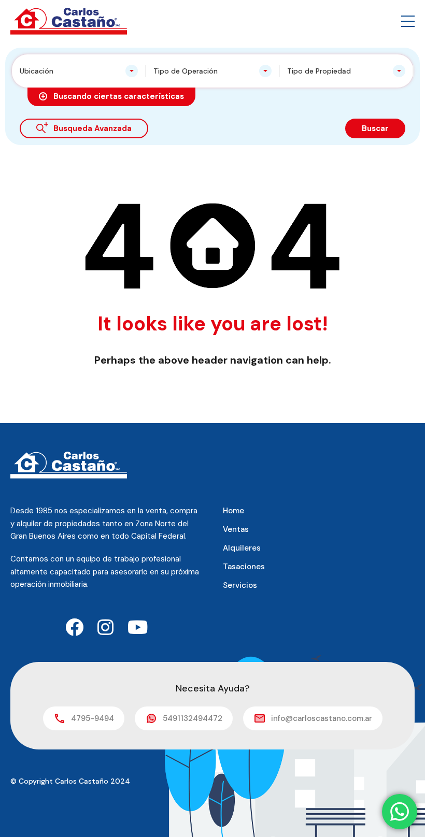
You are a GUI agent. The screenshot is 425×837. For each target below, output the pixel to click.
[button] (408, 21)
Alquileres (242, 548)
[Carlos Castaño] (68, 20)
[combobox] (79, 71)
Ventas (236, 529)
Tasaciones (244, 566)
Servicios (240, 585)
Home (233, 511)
